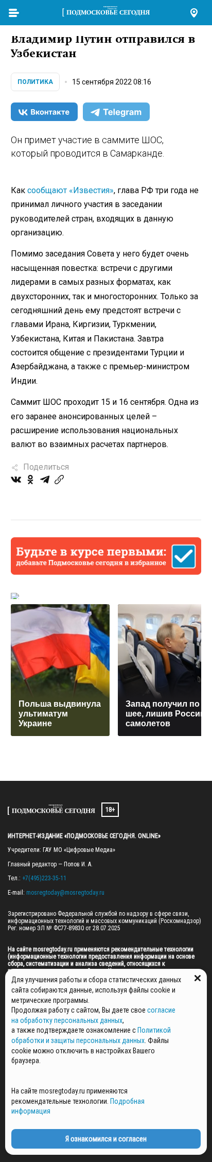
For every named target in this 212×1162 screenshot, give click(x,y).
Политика (35, 82)
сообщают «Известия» (70, 190)
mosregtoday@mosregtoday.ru (65, 892)
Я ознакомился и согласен (106, 1139)
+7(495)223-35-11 (44, 878)
